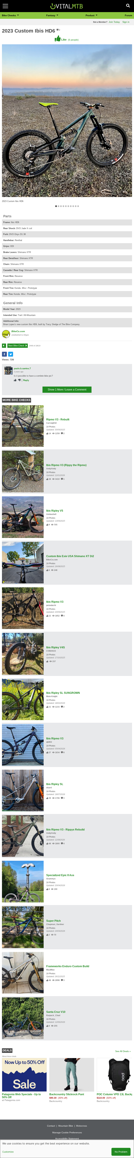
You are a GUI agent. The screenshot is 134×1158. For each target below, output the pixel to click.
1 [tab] (56, 206)
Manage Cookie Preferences (67, 1132)
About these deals (9, 1056)
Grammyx (51, 879)
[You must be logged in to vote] (15, 380)
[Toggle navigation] (5, 6)
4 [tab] (63, 206)
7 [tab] (71, 206)
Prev (5, 345)
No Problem (121, 1151)
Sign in (125, 22)
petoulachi (51, 605)
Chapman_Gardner (55, 924)
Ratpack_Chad (53, 1015)
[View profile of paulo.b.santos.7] (8, 370)
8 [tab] (73, 206)
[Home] (66, 5)
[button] (4, 354)
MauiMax (50, 970)
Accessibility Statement (67, 1138)
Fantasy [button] (51, 15)
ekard (49, 787)
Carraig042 (51, 423)
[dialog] (67, 1149)
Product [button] (90, 15)
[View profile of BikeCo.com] (6, 334)
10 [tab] (78, 206)
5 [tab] (66, 206)
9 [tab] (75, 206)
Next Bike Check (16, 345)
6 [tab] (68, 206)
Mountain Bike (65, 1125)
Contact (51, 1125)
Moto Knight (51, 696)
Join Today (114, 22)
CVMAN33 (51, 651)
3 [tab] (61, 206)
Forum (128, 15)
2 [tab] (58, 206)
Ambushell (51, 514)
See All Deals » (123, 1051)
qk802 (49, 742)
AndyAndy (51, 468)
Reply (26, 380)
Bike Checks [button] (9, 15)
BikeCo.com (18, 331)
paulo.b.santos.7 (22, 368)
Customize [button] (8, 1151)
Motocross (81, 1125)
